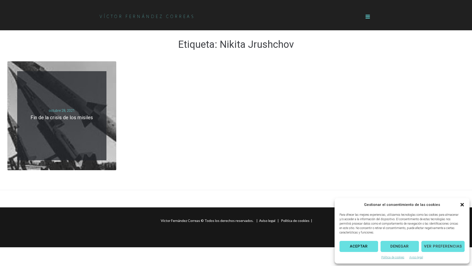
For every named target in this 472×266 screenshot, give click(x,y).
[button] (462, 204)
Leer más (60, 123)
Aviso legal (416, 257)
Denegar (399, 246)
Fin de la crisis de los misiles (61, 117)
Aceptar (359, 246)
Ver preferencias (443, 246)
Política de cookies (392, 257)
